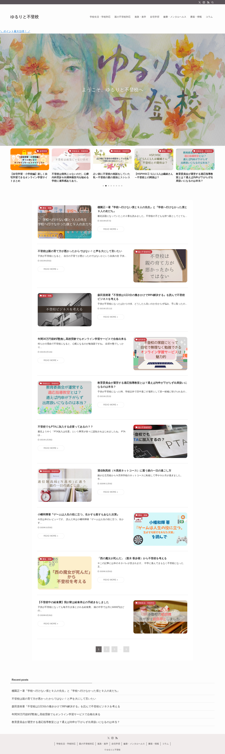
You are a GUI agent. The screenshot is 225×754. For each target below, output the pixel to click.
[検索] (212, 2)
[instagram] (204, 2)
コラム (165, 743)
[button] (103, 185)
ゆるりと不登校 (24, 17)
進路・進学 (102, 743)
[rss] (208, 2)
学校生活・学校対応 (66, 743)
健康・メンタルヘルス (134, 743)
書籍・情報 (153, 743)
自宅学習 (116, 743)
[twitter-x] (199, 2)
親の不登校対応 (86, 743)
